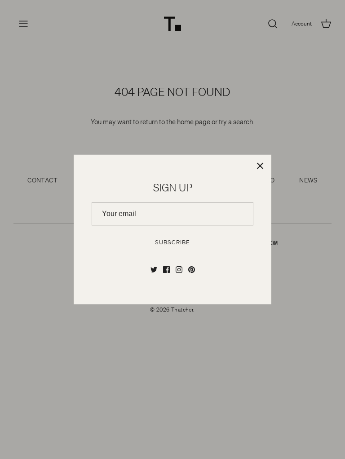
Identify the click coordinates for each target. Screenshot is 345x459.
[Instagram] (179, 269)
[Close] (260, 166)
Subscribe (172, 242)
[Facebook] (166, 269)
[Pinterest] (191, 269)
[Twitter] (153, 269)
